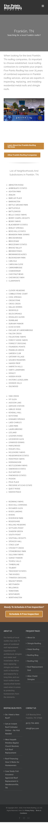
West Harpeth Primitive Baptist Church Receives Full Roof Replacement (12, 746)
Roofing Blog (32, 655)
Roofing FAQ (32, 661)
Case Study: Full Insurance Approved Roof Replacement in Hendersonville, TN (12, 779)
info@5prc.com (32, 728)
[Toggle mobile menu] (43, 6)
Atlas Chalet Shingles (32, 677)
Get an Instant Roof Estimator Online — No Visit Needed (12, 728)
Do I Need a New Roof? (12, 716)
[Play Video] (24, 110)
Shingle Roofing (34, 643)
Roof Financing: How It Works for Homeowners (12, 761)
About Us (31, 637)
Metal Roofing (33, 649)
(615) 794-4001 (32, 723)
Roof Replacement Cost (35, 668)
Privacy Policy (29, 810)
